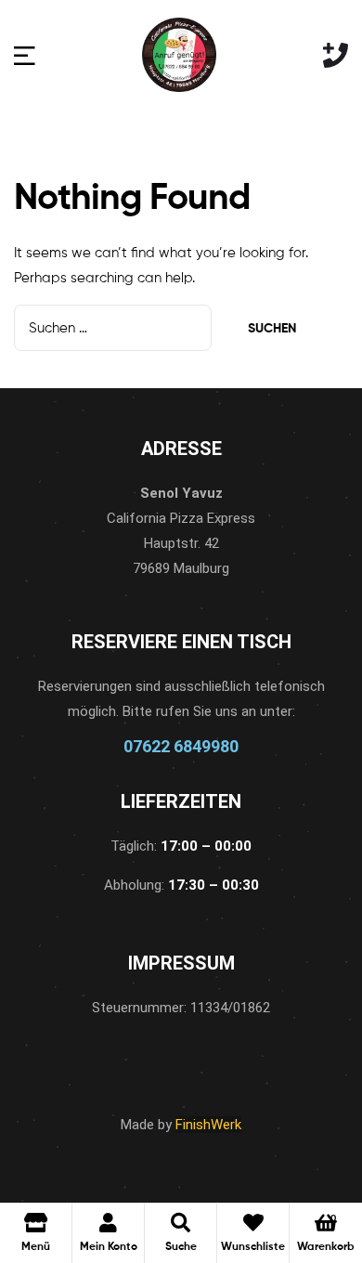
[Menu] (24, 55)
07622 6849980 (181, 746)
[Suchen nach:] (114, 328)
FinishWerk (208, 1124)
